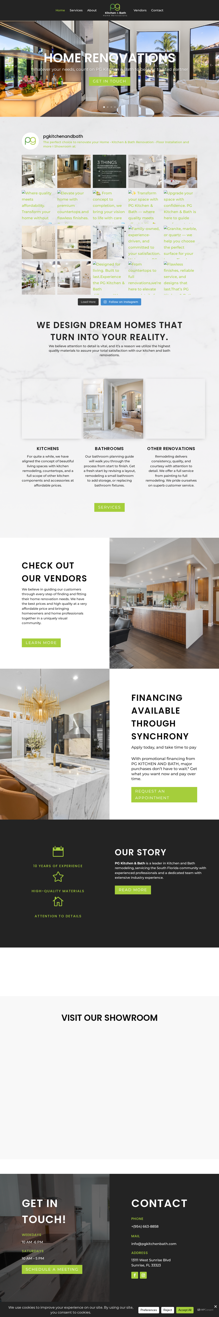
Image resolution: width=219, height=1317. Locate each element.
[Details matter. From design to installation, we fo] (38, 242)
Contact (157, 10)
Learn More (41, 642)
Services (76, 10)
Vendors (140, 10)
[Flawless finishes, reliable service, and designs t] (180, 278)
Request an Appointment (152, 794)
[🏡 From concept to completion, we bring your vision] (109, 207)
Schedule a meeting (52, 1269)
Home (60, 10)
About (92, 10)
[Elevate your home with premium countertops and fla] (74, 207)
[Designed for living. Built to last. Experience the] (109, 278)
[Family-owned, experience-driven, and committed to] (145, 242)
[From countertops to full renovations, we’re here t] (145, 278)
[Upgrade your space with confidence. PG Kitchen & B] (180, 207)
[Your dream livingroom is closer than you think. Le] (180, 171)
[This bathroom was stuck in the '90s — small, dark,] (74, 171)
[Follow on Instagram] (143, 1275)
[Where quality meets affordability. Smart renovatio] (74, 242)
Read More (133, 890)
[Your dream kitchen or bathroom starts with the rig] (109, 242)
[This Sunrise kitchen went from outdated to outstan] (145, 171)
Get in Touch (109, 81)
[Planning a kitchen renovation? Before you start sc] (109, 171)
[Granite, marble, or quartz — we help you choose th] (180, 242)
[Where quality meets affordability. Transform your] (38, 207)
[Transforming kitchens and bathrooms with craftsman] (38, 278)
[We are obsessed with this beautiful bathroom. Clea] (38, 171)
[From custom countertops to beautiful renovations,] (74, 278)
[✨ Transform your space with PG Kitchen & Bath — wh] (145, 207)
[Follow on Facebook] (134, 1275)
